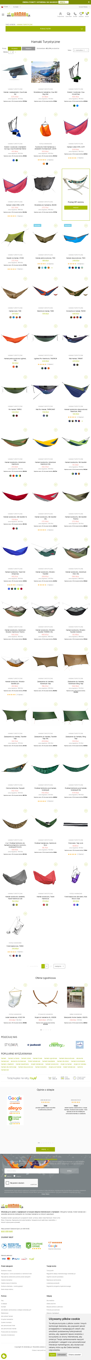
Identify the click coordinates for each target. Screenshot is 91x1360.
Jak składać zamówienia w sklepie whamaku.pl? (16, 1310)
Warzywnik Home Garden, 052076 (75, 1017)
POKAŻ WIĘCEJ (45, 1194)
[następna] (15, 52)
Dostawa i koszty (6, 1270)
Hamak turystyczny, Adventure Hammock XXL (45, 463)
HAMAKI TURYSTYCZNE (25, 25)
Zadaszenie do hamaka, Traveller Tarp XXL (45, 738)
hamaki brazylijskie (48, 1061)
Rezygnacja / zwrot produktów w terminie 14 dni (16, 1274)
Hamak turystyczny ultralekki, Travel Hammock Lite (15, 898)
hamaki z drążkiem (7, 1064)
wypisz (18, 1176)
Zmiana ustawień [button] (74, 1355)
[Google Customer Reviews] (57, 1245)
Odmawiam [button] (62, 1355)
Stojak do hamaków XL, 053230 (45, 1017)
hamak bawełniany (22, 1064)
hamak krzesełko (41, 1067)
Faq (2, 1300)
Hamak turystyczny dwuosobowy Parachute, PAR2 (75, 410)
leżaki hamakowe (69, 1067)
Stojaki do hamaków (45, 1014)
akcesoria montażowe (18, 1061)
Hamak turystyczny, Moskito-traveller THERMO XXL (45, 631)
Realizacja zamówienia (54, 1280)
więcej (43, 1149)
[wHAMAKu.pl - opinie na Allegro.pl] (15, 1110)
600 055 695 (7, 1231)
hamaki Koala (37, 1058)
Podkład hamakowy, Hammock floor (45, 844)
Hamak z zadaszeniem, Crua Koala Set (15, 93)
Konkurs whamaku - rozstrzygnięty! (12, 1286)
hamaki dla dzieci (63, 1061)
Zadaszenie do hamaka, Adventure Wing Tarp (76, 683)
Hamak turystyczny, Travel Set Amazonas (15, 573)
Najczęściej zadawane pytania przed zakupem (15, 1277)
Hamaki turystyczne (15, 89)
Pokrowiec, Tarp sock (75, 843)
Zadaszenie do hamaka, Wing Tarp (76, 738)
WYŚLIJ (69, 1171)
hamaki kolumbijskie (78, 1061)
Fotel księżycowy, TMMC (15, 946)
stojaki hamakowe (37, 1064)
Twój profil (50, 1270)
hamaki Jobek (26, 1058)
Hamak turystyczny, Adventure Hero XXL (75, 573)
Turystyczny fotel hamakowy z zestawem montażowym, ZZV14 (45, 148)
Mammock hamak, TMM (45, 311)
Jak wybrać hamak (7, 1316)
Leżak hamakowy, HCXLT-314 (15, 1017)
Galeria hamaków (6, 1280)
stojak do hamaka (80, 1064)
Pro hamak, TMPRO (15, 409)
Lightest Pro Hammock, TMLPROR (45, 359)
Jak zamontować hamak (8, 1328)
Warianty (28, 49)
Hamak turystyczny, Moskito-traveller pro (15, 683)
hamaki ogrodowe (50, 1058)
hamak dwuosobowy (25, 1067)
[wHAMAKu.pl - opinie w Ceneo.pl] (15, 1120)
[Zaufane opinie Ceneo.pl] (34, 1245)
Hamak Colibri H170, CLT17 (76, 147)
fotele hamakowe (34, 1061)
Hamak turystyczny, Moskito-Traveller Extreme (76, 631)
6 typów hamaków (7, 1319)
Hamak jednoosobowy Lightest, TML (15, 360)
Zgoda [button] (52, 1355)
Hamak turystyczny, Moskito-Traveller (45, 573)
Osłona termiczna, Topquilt (15, 788)
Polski (5, 7)
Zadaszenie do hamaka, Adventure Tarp (45, 683)
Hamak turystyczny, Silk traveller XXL (45, 518)
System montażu (6, 1322)
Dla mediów (50, 1300)
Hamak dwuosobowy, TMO (75, 258)
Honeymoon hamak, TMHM (75, 311)
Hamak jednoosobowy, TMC (45, 258)
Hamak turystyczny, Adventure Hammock (15, 463)
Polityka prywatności (53, 1310)
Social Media (83, 7)
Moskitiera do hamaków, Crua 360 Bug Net (45, 93)
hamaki (3, 1058)
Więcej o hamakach (53, 1313)
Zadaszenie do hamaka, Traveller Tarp (15, 738)
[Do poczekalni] (25, 60)
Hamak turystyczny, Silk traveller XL (15, 517)
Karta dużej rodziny (7, 1289)
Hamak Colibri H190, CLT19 (15, 205)
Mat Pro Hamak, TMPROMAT (45, 409)
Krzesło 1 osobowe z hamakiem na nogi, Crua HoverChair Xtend (15, 148)
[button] (60, 14)
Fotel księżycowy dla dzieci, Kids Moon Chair (76, 898)
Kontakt (15, 7)
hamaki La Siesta (13, 1058)
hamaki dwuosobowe (66, 1058)
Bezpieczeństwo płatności (55, 1307)
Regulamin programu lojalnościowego (59, 1286)
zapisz (9, 1176)
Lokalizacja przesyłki (53, 1283)
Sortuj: (69, 50)
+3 (51, 268)
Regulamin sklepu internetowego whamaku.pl (61, 1274)
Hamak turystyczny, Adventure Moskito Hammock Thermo (15, 631)
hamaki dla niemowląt (8, 1067)
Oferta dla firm (51, 1303)
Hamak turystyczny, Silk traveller (76, 462)
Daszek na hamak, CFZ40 (15, 258)
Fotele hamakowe (45, 144)
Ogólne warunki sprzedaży (55, 1277)
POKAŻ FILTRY (45, 29)
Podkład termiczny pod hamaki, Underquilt (45, 789)
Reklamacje (4, 1313)
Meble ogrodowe (76, 1014)
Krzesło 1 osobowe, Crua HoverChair (75, 93)
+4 (82, 421)
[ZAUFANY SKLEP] (11, 1245)
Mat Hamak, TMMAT (76, 359)
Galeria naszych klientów (9, 1283)
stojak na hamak (66, 1064)
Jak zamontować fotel (8, 1325)
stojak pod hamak (55, 1067)
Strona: (5, 52)
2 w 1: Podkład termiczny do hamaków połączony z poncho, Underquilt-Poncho (15, 845)
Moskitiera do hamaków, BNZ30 (45, 205)
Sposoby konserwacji (8, 1335)
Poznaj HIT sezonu (76, 202)
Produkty (15, 49)
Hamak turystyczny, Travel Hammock (45, 898)
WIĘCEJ (62, 2)
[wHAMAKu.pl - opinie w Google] (15, 1100)
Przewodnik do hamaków (9, 1332)
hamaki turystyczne (52, 1064)
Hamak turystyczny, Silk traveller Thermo (76, 518)
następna (58, 966)
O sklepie (4, 1303)
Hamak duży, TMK (15, 311)
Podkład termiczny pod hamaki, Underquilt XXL (76, 789)
